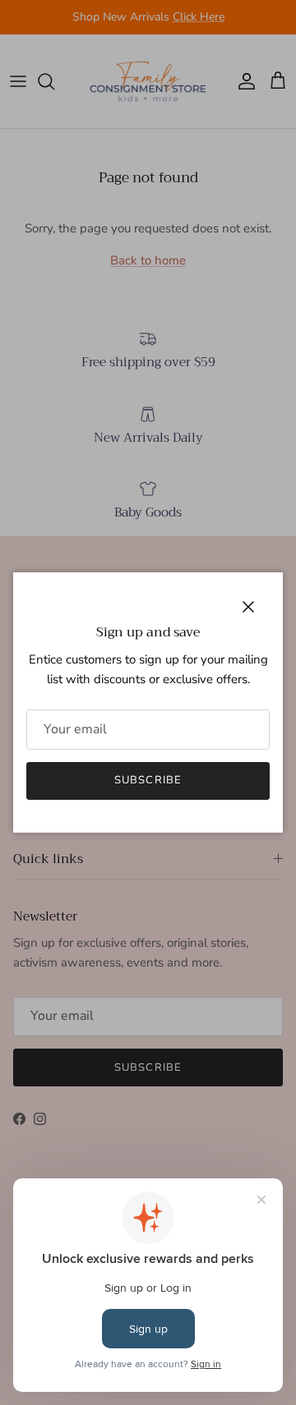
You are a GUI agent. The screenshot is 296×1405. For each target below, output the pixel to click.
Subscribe (147, 780)
